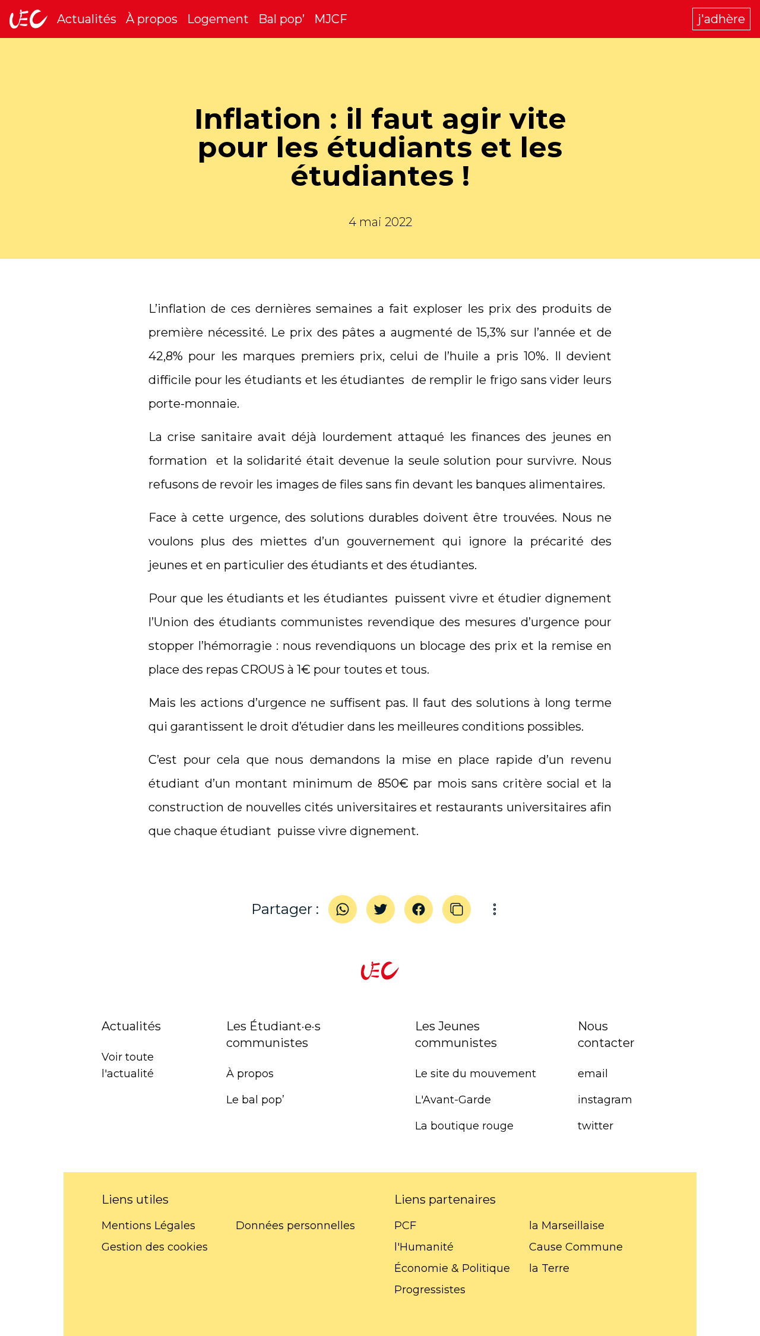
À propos (152, 19)
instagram (605, 1099)
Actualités (86, 19)
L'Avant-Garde (453, 1099)
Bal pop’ (281, 19)
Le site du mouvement (475, 1073)
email (593, 1073)
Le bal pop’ (255, 1099)
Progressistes (430, 1289)
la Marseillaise (566, 1225)
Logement (218, 19)
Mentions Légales (148, 1225)
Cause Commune (576, 1247)
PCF (405, 1225)
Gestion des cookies (155, 1247)
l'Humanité (424, 1247)
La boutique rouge (464, 1125)
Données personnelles (295, 1225)
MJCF (330, 19)
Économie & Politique (452, 1268)
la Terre (549, 1268)
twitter (595, 1125)
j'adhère (721, 19)
